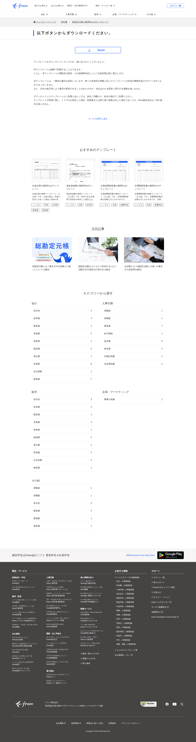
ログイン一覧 (175, 6)
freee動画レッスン (122, 655)
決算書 (64, 22)
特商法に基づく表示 (94, 723)
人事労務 (69, 14)
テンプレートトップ (46, 22)
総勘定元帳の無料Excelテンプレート (90, 22)
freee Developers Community (163, 617)
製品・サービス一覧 (104, 6)
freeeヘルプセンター (160, 602)
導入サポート (159, 582)
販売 (96, 14)
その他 (150, 14)
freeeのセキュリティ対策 (164, 587)
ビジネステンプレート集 (127, 650)
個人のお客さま (41, 6)
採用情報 (75, 723)
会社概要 (59, 723)
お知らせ (157, 592)
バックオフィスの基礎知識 (128, 577)
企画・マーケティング (123, 14)
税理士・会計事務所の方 (77, 6)
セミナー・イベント (161, 597)
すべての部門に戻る (98, 119)
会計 (43, 14)
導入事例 (86, 663)
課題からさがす (89, 658)
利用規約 (112, 723)
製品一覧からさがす (91, 653)
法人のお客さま (57, 6)
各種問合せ (156, 612)
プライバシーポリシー (130, 723)
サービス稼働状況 (158, 607)
